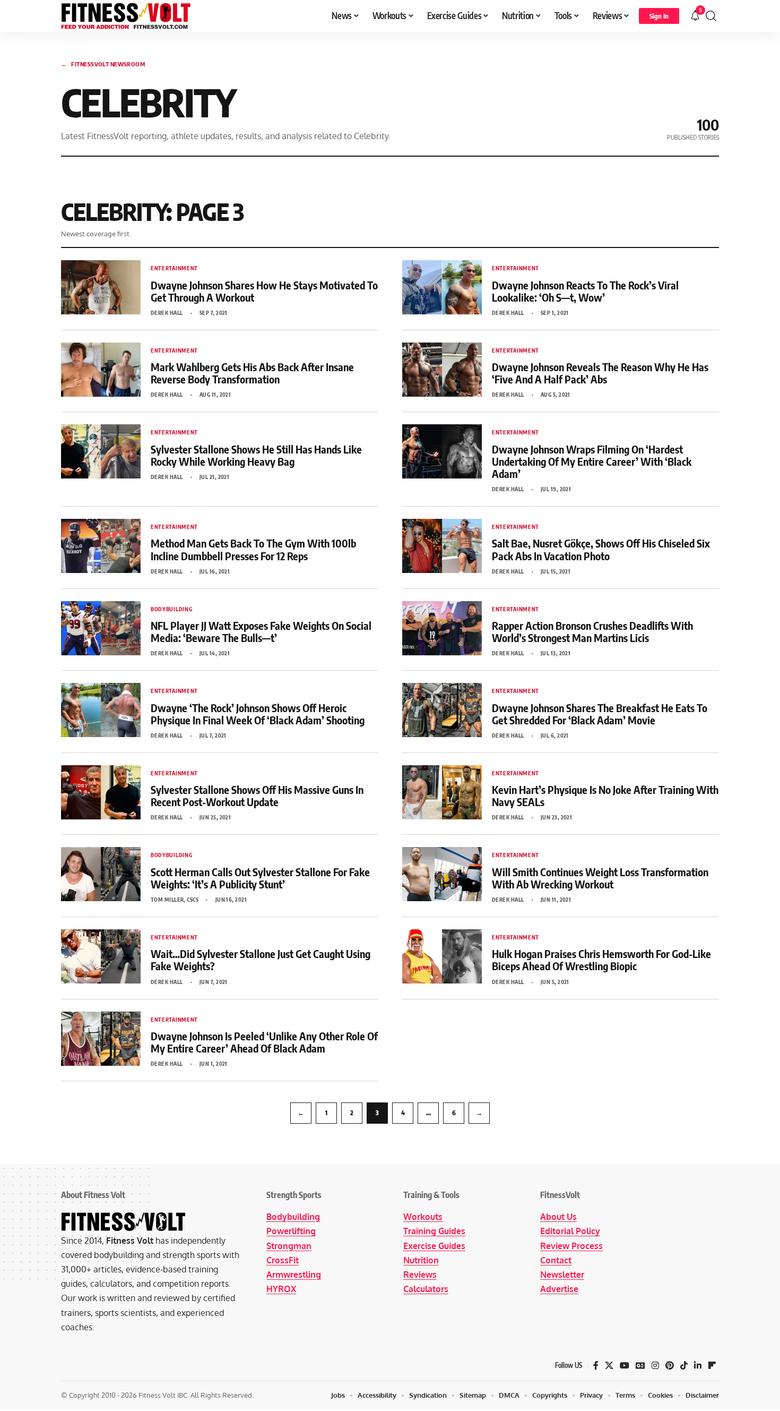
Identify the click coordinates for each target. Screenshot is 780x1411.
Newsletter (562, 1274)
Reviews (420, 1274)
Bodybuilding (293, 1216)
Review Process (571, 1246)
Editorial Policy (570, 1231)
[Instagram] (655, 1365)
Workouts (423, 1216)
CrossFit (282, 1260)
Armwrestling (293, 1274)
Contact (555, 1260)
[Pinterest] (670, 1365)
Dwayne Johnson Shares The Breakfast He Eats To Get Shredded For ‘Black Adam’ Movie (599, 713)
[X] (609, 1365)
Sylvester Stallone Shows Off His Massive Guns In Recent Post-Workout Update (257, 795)
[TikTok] (684, 1365)
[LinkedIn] (697, 1365)
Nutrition (421, 1260)
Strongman (288, 1246)
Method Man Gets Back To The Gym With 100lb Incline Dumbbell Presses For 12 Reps (253, 549)
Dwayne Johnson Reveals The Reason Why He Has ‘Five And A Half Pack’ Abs (600, 373)
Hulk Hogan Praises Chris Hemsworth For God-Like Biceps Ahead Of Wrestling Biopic (601, 959)
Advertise (559, 1289)
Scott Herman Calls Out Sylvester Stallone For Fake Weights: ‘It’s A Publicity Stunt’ (260, 878)
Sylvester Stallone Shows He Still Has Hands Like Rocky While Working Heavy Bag (256, 455)
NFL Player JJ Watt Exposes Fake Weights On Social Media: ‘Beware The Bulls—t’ (261, 631)
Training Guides (434, 1231)
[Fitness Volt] (126, 16)
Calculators (425, 1289)
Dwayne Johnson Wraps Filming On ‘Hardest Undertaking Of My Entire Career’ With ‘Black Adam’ (591, 461)
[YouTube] (624, 1365)
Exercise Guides (434, 1246)
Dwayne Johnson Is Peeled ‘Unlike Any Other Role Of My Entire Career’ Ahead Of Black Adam (264, 1042)
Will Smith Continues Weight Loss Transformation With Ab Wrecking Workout (600, 878)
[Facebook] (596, 1365)
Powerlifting (291, 1231)
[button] (659, 16)
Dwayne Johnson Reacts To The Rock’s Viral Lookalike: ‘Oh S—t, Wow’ (585, 291)
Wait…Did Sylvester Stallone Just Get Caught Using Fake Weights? (260, 959)
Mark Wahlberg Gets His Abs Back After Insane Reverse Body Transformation (252, 373)
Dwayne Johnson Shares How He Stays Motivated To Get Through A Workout (264, 291)
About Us (558, 1216)
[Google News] (640, 1365)
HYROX (281, 1289)
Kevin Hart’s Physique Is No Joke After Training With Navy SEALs (605, 795)
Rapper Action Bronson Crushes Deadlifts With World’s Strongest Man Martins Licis (592, 631)
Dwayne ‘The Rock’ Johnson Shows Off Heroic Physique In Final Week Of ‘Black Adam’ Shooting (258, 713)
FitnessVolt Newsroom (103, 64)
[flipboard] (712, 1365)
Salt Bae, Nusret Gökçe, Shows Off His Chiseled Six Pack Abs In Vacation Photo (601, 549)
